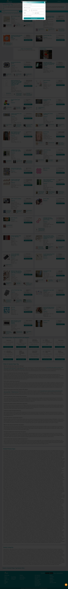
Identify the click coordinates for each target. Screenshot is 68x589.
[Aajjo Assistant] (66, 584)
